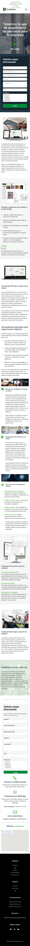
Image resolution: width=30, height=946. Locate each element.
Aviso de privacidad (15, 872)
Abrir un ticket (15, 888)
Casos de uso (15, 865)
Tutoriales (15, 869)
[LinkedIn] (14, 929)
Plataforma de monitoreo (15, 904)
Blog (15, 867)
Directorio (15, 885)
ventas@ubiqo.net (16, 2)
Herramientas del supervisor (15, 906)
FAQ (15, 890)
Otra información (15, 874)
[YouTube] (18, 929)
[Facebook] (10, 929)
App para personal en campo (15, 901)
